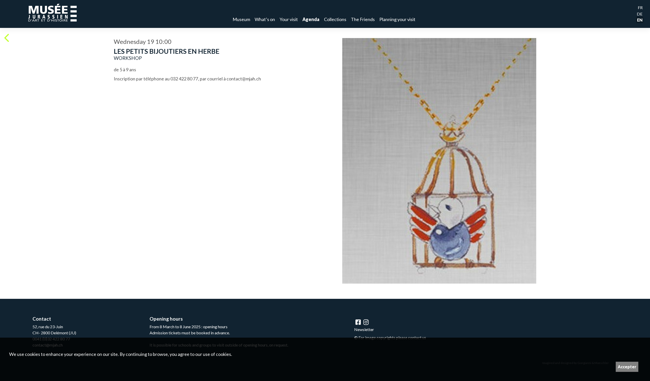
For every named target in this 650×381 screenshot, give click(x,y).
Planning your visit (397, 19)
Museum (241, 19)
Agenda (310, 19)
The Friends (363, 19)
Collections (335, 19)
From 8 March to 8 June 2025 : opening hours (189, 326)
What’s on (265, 19)
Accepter (627, 366)
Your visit (289, 19)
